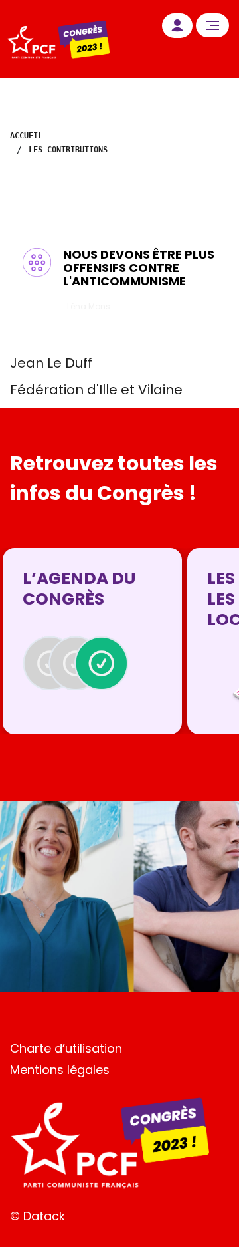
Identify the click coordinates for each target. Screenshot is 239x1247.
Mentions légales (60, 1069)
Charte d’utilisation (66, 1048)
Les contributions (68, 149)
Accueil (26, 135)
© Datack (37, 1216)
